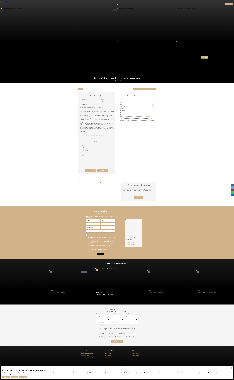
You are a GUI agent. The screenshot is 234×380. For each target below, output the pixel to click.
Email (88, 223)
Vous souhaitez (104, 226)
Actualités (124, 4)
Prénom (88, 220)
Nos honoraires (135, 353)
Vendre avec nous (108, 355)
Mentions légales (135, 355)
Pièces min (127, 322)
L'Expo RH (118, 4)
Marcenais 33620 (88, 86)
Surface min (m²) (114, 322)
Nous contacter (108, 359)
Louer (112, 4)
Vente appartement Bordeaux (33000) (85, 353)
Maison (82, 86)
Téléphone (104, 223)
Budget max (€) (100, 322)
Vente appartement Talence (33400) (85, 357)
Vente (79, 86)
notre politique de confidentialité (43, 374)
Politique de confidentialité (137, 357)
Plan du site (134, 359)
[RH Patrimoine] (6, 4)
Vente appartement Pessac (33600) (85, 355)
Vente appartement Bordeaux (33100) (85, 361)
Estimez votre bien (109, 353)
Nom (103, 220)
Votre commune (90, 227)
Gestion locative (108, 357)
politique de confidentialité (103, 249)
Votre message (90, 230)
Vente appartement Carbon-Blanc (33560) (86, 359)
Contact (130, 4)
